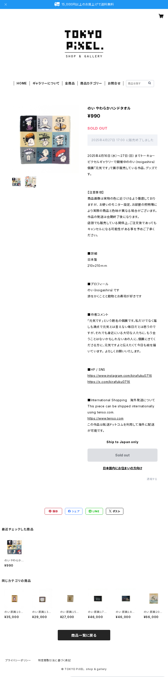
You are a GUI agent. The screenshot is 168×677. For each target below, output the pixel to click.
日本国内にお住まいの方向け (122, 468)
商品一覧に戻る (84, 635)
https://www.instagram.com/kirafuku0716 (120, 375)
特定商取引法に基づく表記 (54, 660)
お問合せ (114, 83)
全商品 (70, 83)
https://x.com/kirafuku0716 (109, 382)
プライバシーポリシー (18, 660)
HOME (22, 83)
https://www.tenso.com (106, 418)
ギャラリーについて (46, 83)
